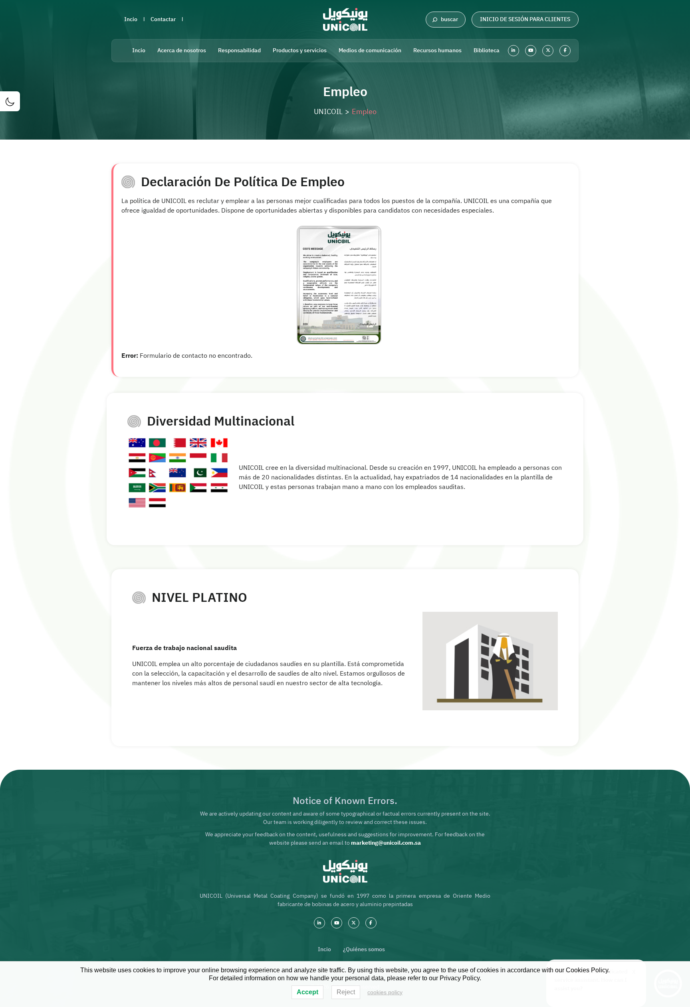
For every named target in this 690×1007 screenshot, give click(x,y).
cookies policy (384, 992)
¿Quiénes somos (364, 949)
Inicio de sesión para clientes (525, 19)
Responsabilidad (239, 50)
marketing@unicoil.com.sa (386, 843)
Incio (130, 19)
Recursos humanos (437, 50)
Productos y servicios (300, 50)
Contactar (163, 19)
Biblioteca (487, 50)
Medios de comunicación (370, 50)
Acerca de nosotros (181, 50)
